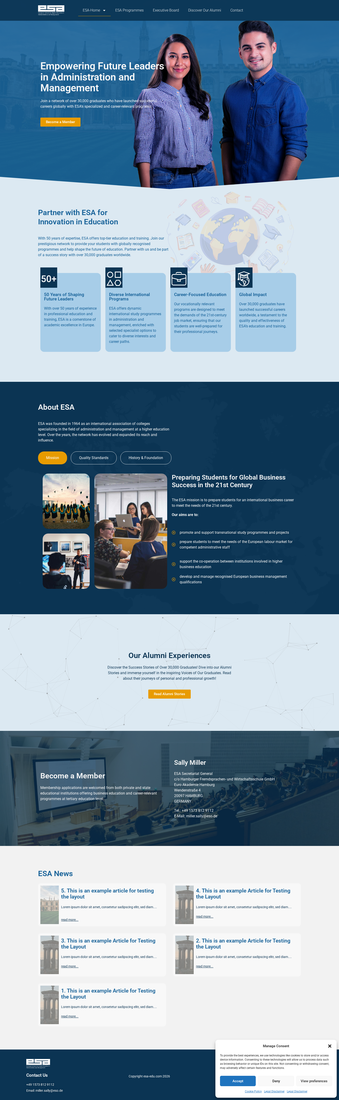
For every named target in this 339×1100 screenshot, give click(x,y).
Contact (236, 10)
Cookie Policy (253, 1091)
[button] (329, 1046)
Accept (237, 1081)
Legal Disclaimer (274, 1091)
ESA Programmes (129, 10)
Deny (276, 1081)
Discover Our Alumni (204, 10)
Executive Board (166, 10)
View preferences (314, 1081)
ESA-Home (91, 10)
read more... (69, 920)
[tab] (52, 457)
